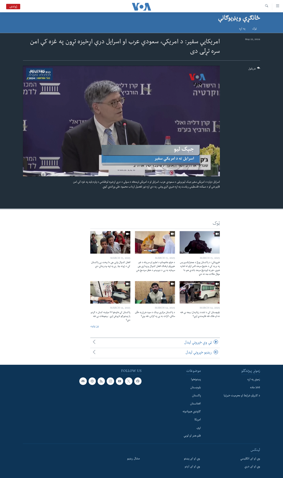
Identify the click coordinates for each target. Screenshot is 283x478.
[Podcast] (92, 381)
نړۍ (198, 428)
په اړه (242, 29)
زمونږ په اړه (253, 379)
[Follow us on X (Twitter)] (128, 381)
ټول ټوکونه (94, 326)
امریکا (197, 420)
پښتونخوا (196, 379)
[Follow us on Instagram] (110, 381)
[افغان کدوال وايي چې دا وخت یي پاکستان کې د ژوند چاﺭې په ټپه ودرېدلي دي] (110, 242)
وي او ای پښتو (192, 459)
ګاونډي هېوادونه (192, 412)
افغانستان (195, 404)
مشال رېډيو (133, 459)
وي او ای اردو (192, 467)
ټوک (254, 29)
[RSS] (101, 381)
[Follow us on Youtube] (119, 381)
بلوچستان (195, 388)
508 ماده (255, 388)
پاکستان (196, 395)
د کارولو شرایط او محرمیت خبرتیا (242, 395)
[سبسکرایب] (83, 381)
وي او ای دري (252, 467)
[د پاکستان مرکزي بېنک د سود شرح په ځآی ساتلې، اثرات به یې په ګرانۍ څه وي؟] (155, 292)
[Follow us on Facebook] (138, 381)
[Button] (254, 70)
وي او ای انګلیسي (250, 459)
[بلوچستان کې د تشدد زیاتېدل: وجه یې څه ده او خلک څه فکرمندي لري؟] (200, 292)
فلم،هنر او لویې (192, 436)
